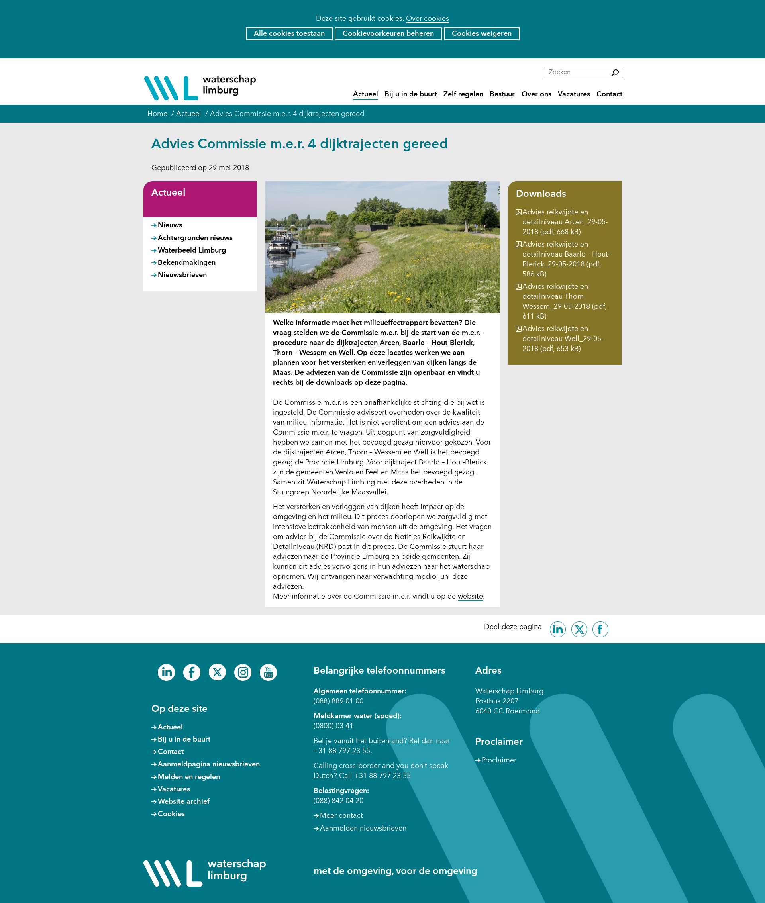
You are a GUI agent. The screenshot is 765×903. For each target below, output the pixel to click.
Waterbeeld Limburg (192, 250)
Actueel (365, 94)
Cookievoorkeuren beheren (388, 33)
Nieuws (170, 225)
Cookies (171, 814)
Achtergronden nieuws (195, 238)
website (470, 597)
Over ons (536, 94)
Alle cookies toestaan (289, 33)
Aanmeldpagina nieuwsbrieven (209, 764)
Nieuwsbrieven (182, 275)
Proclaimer (499, 760)
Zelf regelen (463, 94)
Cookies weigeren (482, 33)
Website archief (184, 801)
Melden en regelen (189, 777)
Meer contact (341, 815)
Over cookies (427, 18)
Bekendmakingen (187, 262)
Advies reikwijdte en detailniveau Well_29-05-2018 (563, 339)
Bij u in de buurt (410, 94)
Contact (609, 94)
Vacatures (574, 94)
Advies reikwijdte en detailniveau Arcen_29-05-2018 (565, 222)
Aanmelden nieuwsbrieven (363, 828)
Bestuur (502, 94)
